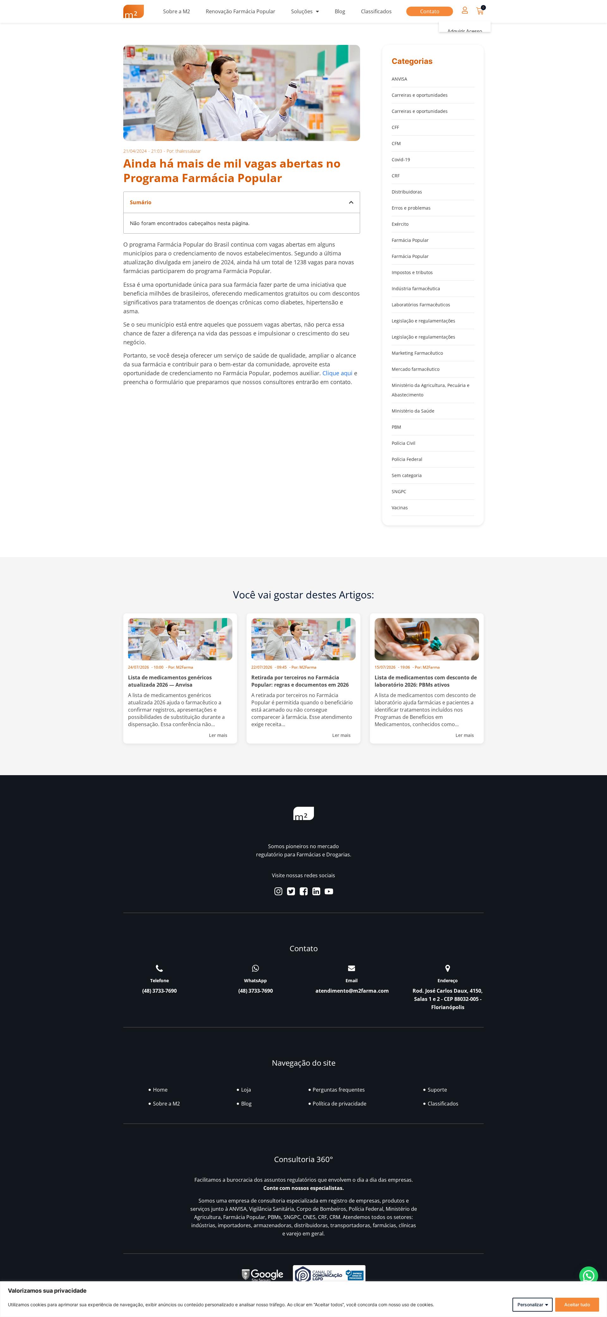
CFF (395, 127)
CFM (396, 143)
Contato (429, 11)
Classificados (376, 11)
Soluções (302, 11)
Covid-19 (401, 159)
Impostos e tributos (412, 272)
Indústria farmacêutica (416, 288)
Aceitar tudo (577, 1304)
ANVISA (399, 79)
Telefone (159, 980)
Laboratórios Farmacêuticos (421, 305)
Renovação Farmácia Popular (240, 11)
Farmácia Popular (410, 240)
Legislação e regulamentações (423, 321)
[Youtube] (328, 891)
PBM (396, 427)
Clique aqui (337, 373)
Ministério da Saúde (413, 411)
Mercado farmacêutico (415, 369)
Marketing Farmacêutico (417, 353)
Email (352, 980)
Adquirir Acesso (464, 31)
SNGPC (399, 491)
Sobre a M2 (176, 11)
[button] (464, 10)
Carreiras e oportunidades (420, 95)
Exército (400, 224)
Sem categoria (407, 475)
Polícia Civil (403, 443)
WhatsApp (255, 980)
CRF (396, 176)
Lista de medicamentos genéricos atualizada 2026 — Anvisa (170, 681)
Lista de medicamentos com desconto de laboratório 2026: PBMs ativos (426, 681)
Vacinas (400, 508)
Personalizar (530, 1304)
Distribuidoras (407, 192)
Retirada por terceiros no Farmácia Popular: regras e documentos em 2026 (300, 681)
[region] (303, 1299)
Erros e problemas (411, 208)
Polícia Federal (407, 459)
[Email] (351, 968)
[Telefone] (159, 968)
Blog (340, 11)
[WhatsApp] (255, 968)
